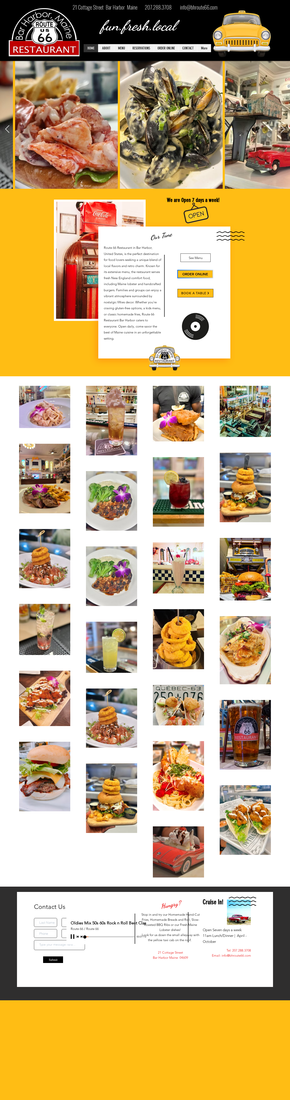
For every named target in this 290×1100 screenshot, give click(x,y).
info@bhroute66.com (199, 7)
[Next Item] (282, 129)
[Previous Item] (7, 129)
